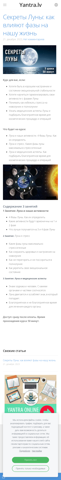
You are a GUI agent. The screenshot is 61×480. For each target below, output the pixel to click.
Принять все (30, 459)
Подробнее (24, 450)
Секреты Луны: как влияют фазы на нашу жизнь (29, 360)
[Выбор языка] (56, 5)
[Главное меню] (5, 5)
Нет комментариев (33, 39)
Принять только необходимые (30, 468)
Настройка (37, 450)
